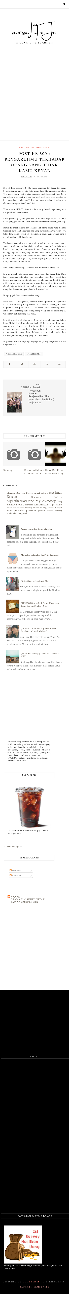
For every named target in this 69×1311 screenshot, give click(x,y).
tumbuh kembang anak (17, 513)
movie (9, 510)
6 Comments (42, 177)
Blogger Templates (35, 1287)
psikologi (58, 511)
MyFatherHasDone (20, 501)
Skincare (29, 504)
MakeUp (58, 497)
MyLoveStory (46, 501)
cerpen (9, 508)
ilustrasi (36, 508)
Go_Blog (15, 896)
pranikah (41, 511)
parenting (19, 510)
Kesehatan (36, 497)
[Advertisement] (34, 85)
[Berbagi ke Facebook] (9, 364)
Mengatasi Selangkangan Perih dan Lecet (39, 555)
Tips (52, 504)
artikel (59, 504)
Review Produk (15, 504)
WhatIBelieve (26, 147)
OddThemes (31, 1282)
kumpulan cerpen (55, 508)
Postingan (16, 870)
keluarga (44, 507)
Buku (43, 493)
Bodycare (20, 493)
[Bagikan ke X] (22, 364)
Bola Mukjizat (33, 493)
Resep (59, 501)
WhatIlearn (43, 147)
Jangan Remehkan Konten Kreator (36, 529)
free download (18, 508)
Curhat (50, 492)
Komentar (16, 875)
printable (50, 511)
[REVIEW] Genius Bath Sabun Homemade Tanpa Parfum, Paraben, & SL (40, 604)
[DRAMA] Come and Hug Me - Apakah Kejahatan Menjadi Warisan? (38, 629)
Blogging (11, 493)
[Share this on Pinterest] (34, 364)
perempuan (31, 510)
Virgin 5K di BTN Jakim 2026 (34, 581)
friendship (28, 508)
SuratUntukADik (41, 504)
